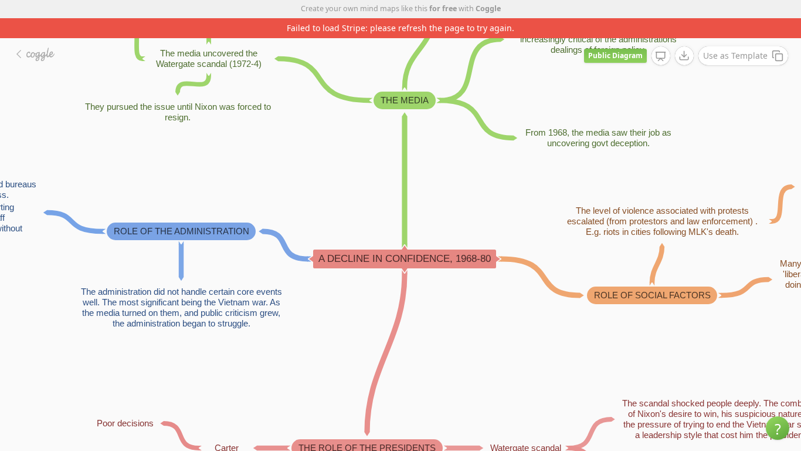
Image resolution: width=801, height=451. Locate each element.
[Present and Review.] (660, 56)
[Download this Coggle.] (684, 55)
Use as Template (735, 55)
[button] (777, 428)
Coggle (488, 9)
